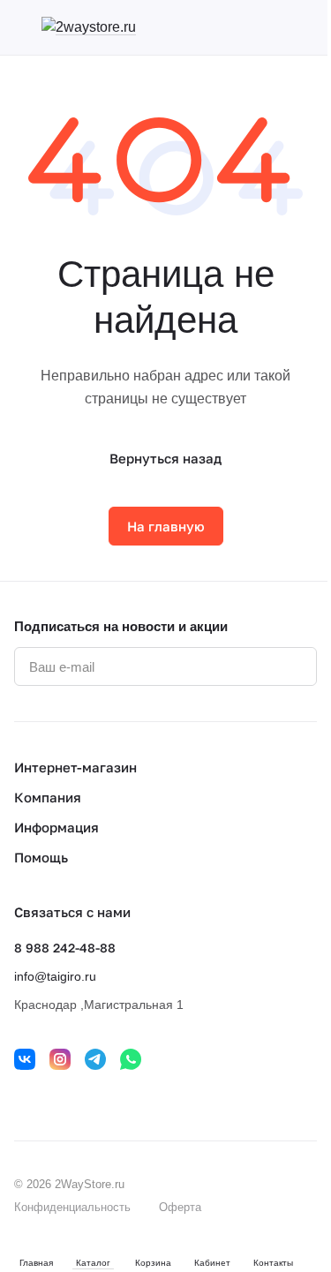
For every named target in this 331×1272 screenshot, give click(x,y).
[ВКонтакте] (24, 1059)
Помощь (41, 857)
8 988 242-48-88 (65, 947)
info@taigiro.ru (55, 976)
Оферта (180, 1207)
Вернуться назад (165, 458)
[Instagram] (60, 1059)
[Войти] (277, 27)
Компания (47, 797)
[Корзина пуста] (308, 27)
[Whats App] (130, 1059)
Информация (56, 827)
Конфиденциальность (72, 1207)
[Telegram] (95, 1059)
